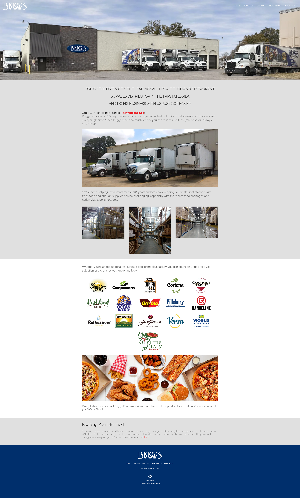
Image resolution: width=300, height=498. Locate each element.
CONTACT (261, 6)
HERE (145, 437)
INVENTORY (290, 6)
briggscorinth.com (149, 468)
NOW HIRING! (275, 6)
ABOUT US (248, 6)
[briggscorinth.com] (15, 9)
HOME (237, 6)
